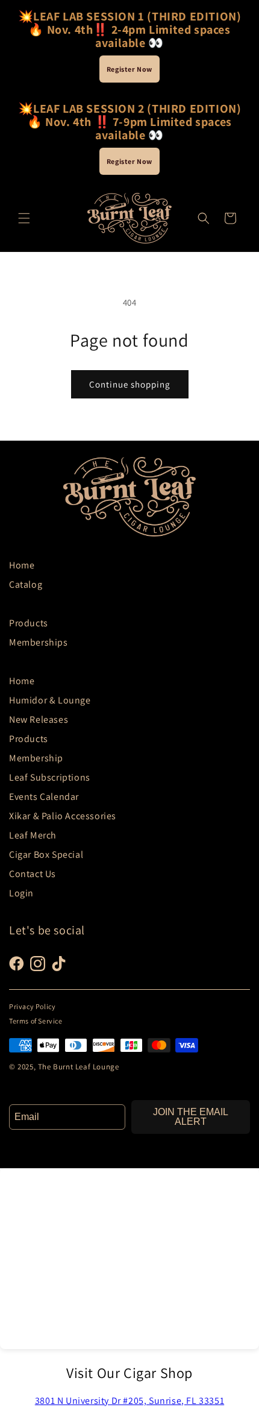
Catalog (25, 584)
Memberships (38, 642)
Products (28, 623)
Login (21, 893)
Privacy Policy (32, 1006)
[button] (24, 218)
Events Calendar (44, 796)
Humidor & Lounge (50, 700)
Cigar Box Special (46, 854)
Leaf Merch (33, 835)
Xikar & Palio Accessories (62, 816)
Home (21, 565)
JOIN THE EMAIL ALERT (190, 1117)
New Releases (38, 719)
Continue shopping (129, 384)
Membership (36, 758)
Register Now (129, 69)
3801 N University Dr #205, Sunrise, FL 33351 (129, 1400)
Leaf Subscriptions (49, 777)
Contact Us (32, 873)
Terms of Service (36, 1020)
